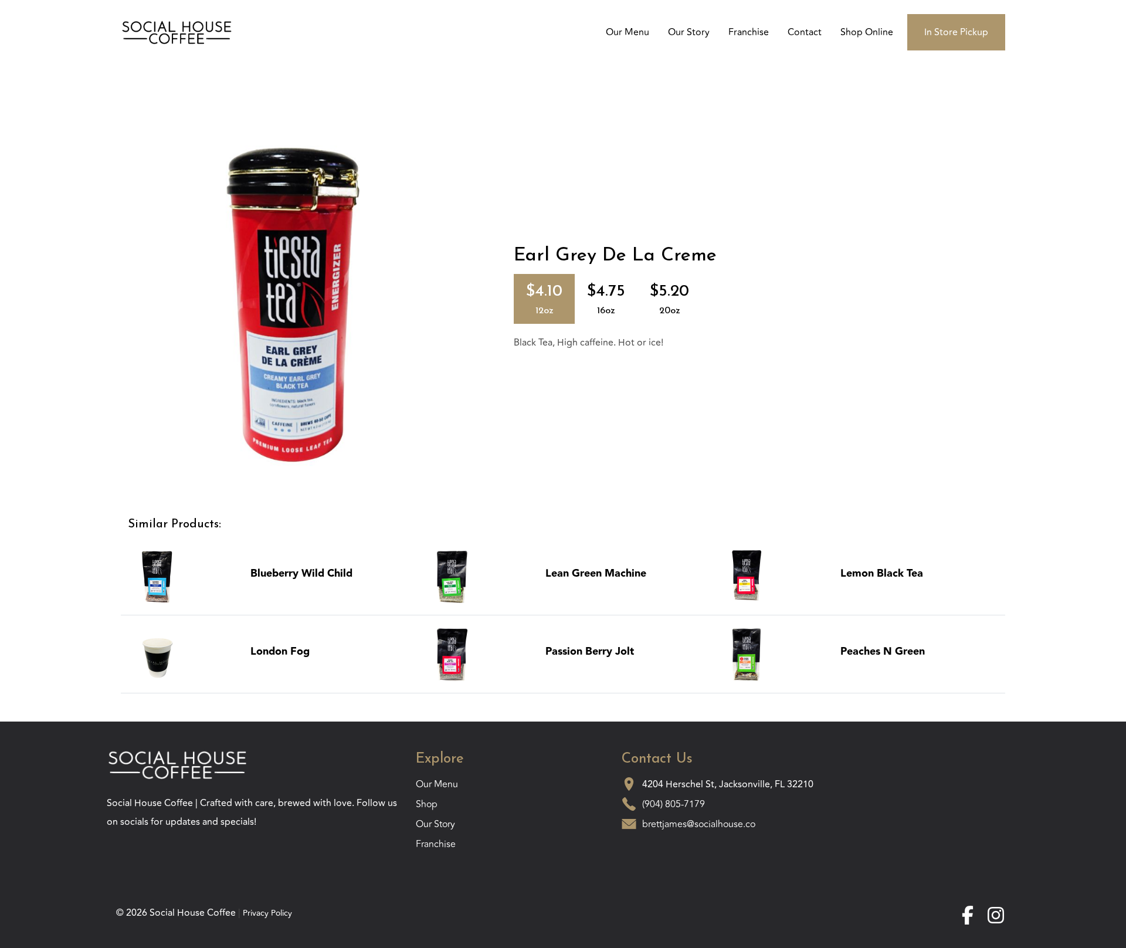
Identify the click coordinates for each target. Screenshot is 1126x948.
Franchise (748, 32)
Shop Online (866, 32)
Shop (426, 804)
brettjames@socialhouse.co (698, 824)
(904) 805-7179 (673, 804)
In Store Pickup (956, 32)
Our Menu (627, 32)
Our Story (689, 32)
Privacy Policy (267, 913)
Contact (805, 32)
